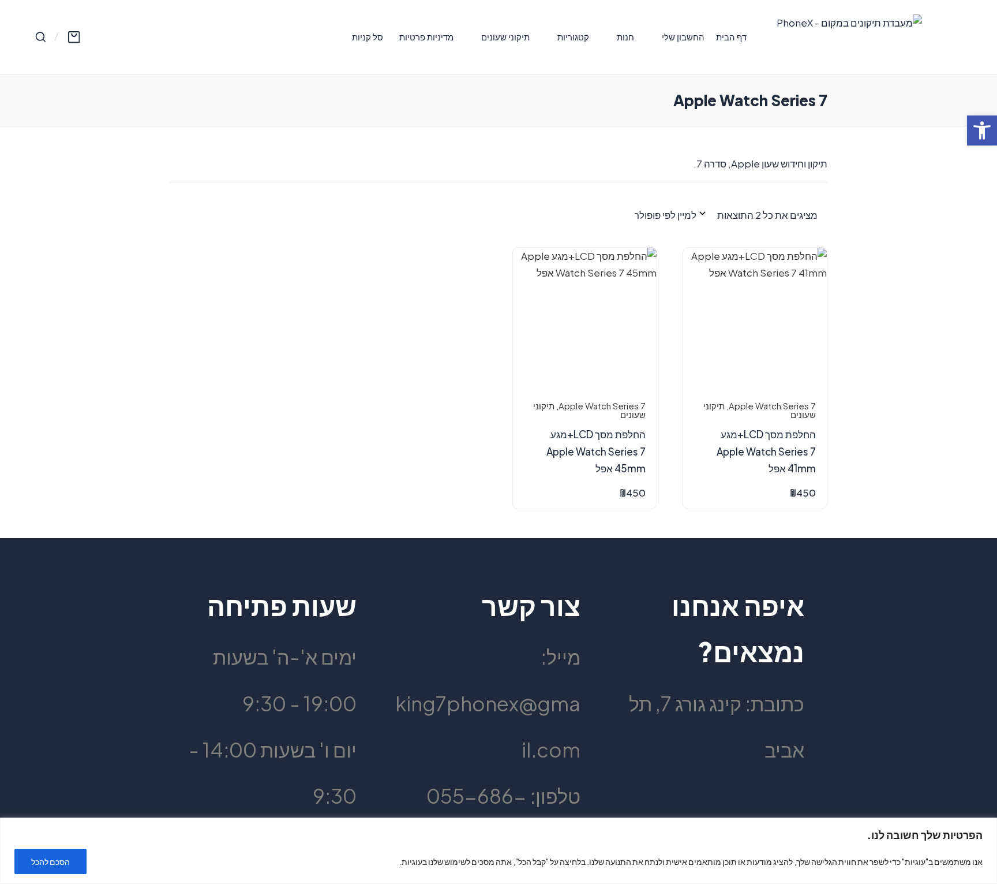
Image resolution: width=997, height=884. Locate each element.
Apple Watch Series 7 (772, 406)
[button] (982, 130)
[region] (498, 851)
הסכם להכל (50, 861)
